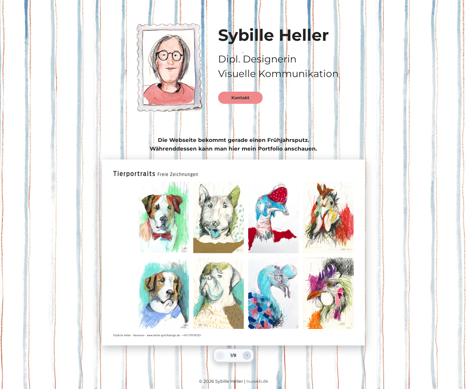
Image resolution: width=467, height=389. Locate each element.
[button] (169, 65)
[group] (233, 252)
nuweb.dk (257, 381)
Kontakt (240, 97)
